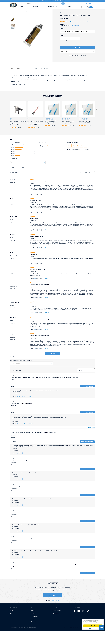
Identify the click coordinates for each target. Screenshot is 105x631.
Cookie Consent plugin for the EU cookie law (92, 628)
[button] (69, 146)
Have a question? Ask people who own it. (21, 360)
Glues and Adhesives (32, 11)
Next (96, 109)
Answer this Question (87, 386)
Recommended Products (52, 96)
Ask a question (85, 21)
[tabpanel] (52, 81)
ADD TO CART (77, 47)
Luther (13, 435)
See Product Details (75, 25)
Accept (93, 626)
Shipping (33, 610)
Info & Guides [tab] (34, 68)
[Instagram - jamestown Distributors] (83, 611)
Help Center (52, 595)
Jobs (11, 613)
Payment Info (34, 616)
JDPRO (69, 7)
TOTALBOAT (35, 7)
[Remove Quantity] (63, 38)
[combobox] (87, 173)
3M (60, 13)
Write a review (77, 21)
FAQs (32, 619)
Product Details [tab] (15, 68)
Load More (53, 353)
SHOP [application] (21, 7)
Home (13, 11)
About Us (12, 610)
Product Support (56, 610)
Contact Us (34, 622)
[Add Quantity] (76, 38)
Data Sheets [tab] (44, 68)
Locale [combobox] (22, 167)
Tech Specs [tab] (25, 68)
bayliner (13, 405)
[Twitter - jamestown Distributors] (87, 611)
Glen (12, 379)
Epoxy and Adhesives (21, 11)
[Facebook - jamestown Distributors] (74, 611)
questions (14, 462)
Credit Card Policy (74, 627)
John (12, 566)
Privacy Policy (65, 627)
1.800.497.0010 (88, 3)
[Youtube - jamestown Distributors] (78, 611)
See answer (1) (91, 427)
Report (47, 194)
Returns (33, 613)
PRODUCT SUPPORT (53, 7)
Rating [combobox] (13, 167)
